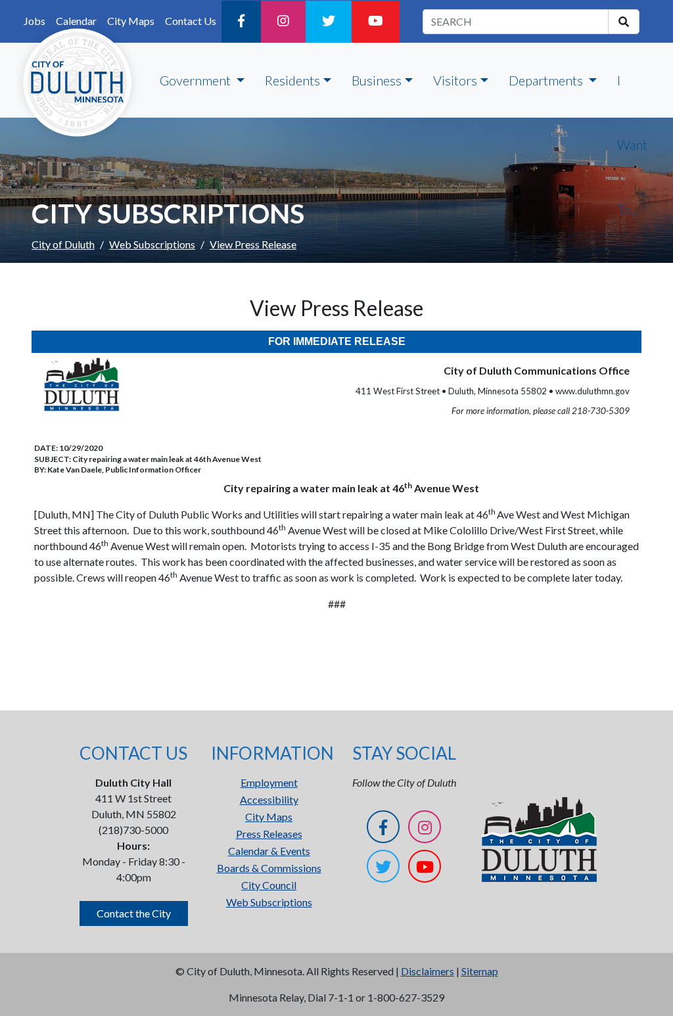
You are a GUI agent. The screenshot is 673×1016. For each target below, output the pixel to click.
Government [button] (196, 80)
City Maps (268, 816)
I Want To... (632, 144)
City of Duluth (63, 244)
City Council (268, 885)
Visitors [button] (455, 80)
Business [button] (377, 80)
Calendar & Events (269, 850)
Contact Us (190, 20)
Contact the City (134, 913)
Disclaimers (427, 971)
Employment (269, 782)
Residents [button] (292, 80)
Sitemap (479, 971)
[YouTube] (376, 22)
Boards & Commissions (269, 868)
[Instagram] (283, 22)
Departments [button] (547, 80)
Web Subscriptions (152, 244)
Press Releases (269, 833)
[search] (623, 21)
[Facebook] (241, 22)
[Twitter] (329, 22)
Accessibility (269, 799)
